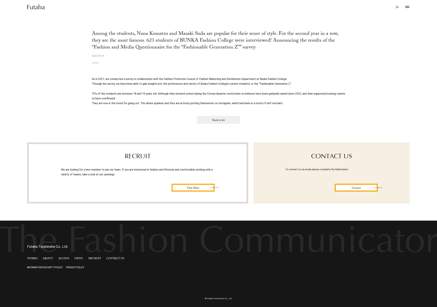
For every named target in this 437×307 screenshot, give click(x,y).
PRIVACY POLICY (75, 267)
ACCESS (63, 258)
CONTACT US (115, 258)
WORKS (32, 258)
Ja (397, 7)
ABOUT (48, 258)
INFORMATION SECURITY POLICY (45, 267)
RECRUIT (94, 258)
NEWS (78, 258)
